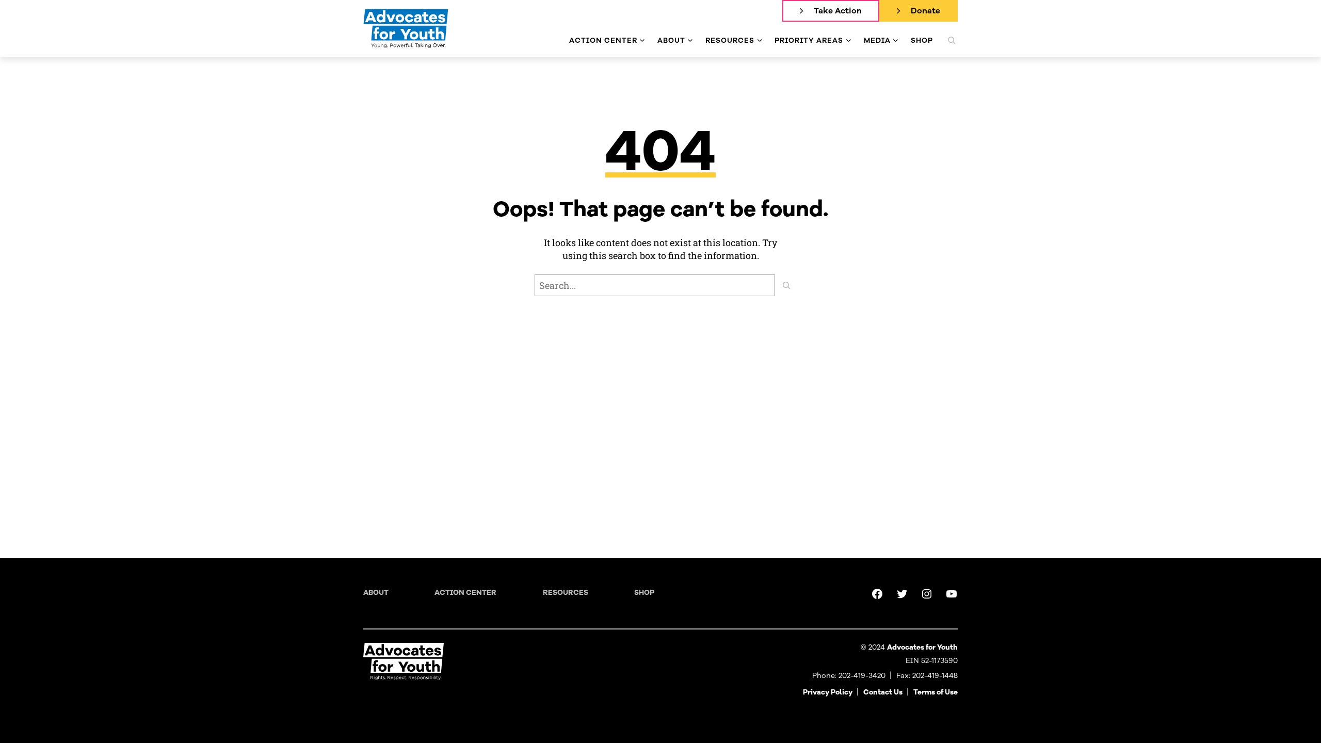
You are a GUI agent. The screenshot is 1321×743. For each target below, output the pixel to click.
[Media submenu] (895, 40)
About (376, 592)
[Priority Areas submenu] (848, 40)
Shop (644, 592)
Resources (565, 592)
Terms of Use (935, 692)
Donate (925, 11)
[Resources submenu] (760, 40)
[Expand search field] (951, 40)
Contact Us (883, 692)
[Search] (786, 285)
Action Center (465, 592)
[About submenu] (690, 40)
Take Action (838, 11)
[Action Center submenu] (642, 40)
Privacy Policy (827, 692)
